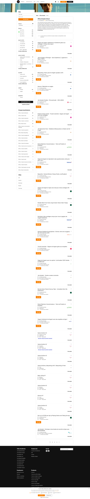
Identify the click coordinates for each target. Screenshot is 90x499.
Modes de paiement (20, 477)
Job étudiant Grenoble (21, 452)
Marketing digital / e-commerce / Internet (26, 64)
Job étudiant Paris (20, 463)
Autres (21, 66)
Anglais (21, 91)
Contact (38, 1)
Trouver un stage (34, 481)
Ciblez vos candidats (20, 476)
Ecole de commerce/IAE (24, 80)
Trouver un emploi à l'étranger (36, 476)
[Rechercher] (58, 1)
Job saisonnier (22, 43)
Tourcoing (20, 188)
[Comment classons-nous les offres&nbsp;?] (32, 23)
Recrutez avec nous (20, 472)
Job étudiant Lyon (20, 456)
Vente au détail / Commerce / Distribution (25, 57)
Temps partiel (22, 45)
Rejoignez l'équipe (34, 456)
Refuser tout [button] (49, 495)
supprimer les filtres (25, 104)
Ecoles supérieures (23, 76)
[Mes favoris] (55, 1)
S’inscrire (18, 474)
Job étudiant (22, 41)
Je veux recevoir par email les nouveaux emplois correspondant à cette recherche (53, 36)
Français (21, 89)
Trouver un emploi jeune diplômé (37, 485)
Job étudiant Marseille (21, 460)
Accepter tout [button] (41, 495)
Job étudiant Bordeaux (21, 450)
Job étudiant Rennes (20, 465)
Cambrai (19, 180)
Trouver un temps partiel (35, 477)
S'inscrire (63, 1)
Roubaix (19, 185)
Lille (19, 177)
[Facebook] (49, 451)
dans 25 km (22, 31)
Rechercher (25, 19)
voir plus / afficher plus (22, 51)
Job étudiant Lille (20, 454)
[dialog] (45, 493)
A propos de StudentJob (35, 450)
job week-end (22, 47)
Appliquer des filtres (25, 101)
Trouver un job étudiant (35, 483)
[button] (45, 497)
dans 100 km (22, 35)
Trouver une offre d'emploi (36, 474)
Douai (47, 15)
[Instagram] (47, 451)
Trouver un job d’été (34, 479)
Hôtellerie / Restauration (24, 61)
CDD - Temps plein (23, 49)
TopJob (21, 97)
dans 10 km (22, 30)
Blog (34, 1)
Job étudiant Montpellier (21, 458)
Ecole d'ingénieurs (23, 82)
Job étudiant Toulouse (21, 467)
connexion (70, 1)
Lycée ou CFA (22, 74)
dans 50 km (22, 33)
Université (22, 78)
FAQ (32, 452)
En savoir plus (40, 30)
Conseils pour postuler (35, 487)
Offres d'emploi (42, 15)
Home (37, 15)
